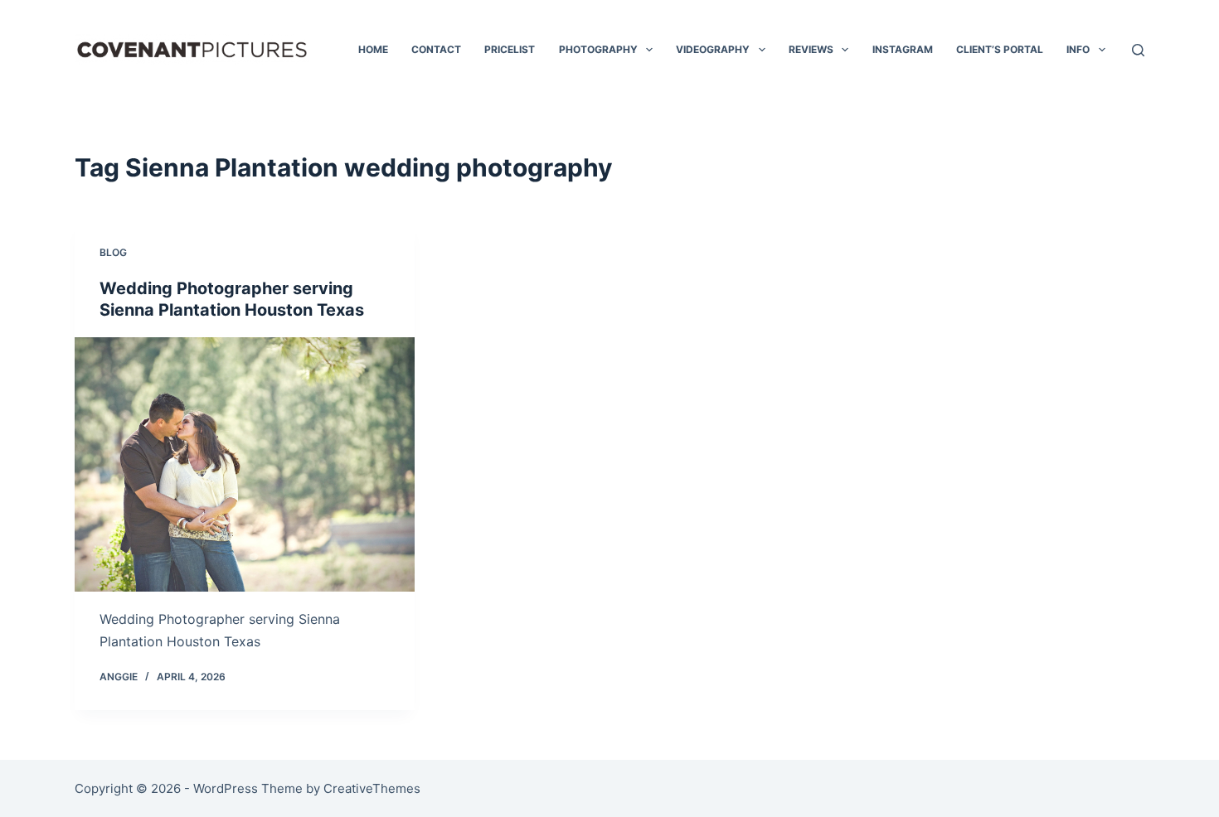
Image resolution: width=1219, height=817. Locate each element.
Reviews (811, 49)
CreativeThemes (371, 788)
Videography (713, 49)
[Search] (1138, 50)
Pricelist (509, 49)
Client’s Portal (999, 49)
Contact (436, 49)
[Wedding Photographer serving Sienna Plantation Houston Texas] (245, 464)
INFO (1078, 49)
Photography (598, 49)
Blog (113, 252)
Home (373, 49)
